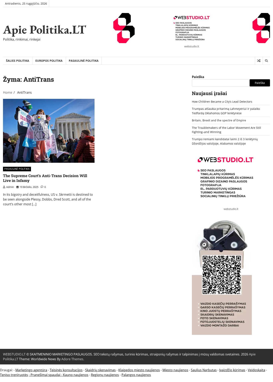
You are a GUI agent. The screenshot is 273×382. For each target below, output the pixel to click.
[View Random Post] (258, 60)
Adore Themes (72, 359)
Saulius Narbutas (204, 370)
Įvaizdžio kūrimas (232, 370)
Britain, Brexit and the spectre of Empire (219, 120)
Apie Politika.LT (44, 29)
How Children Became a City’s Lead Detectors (222, 101)
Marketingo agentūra (31, 370)
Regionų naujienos (105, 375)
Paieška (198, 77)
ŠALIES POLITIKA (17, 61)
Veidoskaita (256, 370)
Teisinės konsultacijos (66, 370)
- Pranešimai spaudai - (46, 375)
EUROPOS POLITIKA (49, 61)
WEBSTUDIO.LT (14, 354)
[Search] (266, 60)
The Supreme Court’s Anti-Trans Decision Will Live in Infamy (45, 178)
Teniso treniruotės (14, 375)
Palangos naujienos (136, 375)
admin (10, 187)
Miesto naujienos (175, 370)
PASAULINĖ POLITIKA (84, 61)
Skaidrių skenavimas (100, 370)
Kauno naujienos (75, 375)
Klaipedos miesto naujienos (139, 370)
